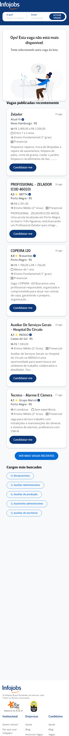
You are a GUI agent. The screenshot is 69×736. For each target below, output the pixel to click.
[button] (57, 16)
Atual (16, 119)
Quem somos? (10, 724)
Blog (27, 729)
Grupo (28, 400)
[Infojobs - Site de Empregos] (9, 5)
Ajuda (28, 724)
